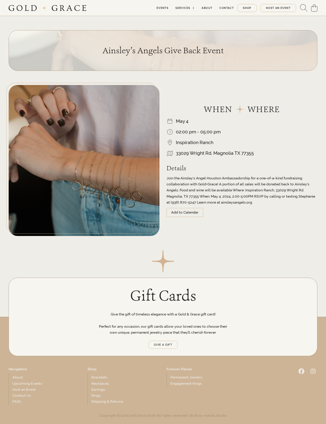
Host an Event (24, 389)
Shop (247, 8)
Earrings (98, 389)
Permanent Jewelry (186, 377)
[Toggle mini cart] (314, 8)
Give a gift (163, 344)
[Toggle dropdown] (193, 8)
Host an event (278, 8)
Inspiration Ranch (194, 142)
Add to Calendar (184, 212)
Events (162, 8)
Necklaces (100, 383)
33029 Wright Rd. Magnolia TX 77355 (215, 153)
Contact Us (21, 395)
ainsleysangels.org (236, 202)
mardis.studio (215, 415)
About (207, 8)
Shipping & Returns (107, 401)
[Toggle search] (304, 8)
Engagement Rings (186, 383)
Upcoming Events (27, 383)
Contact (226, 8)
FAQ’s (16, 401)
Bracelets (99, 377)
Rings (96, 395)
